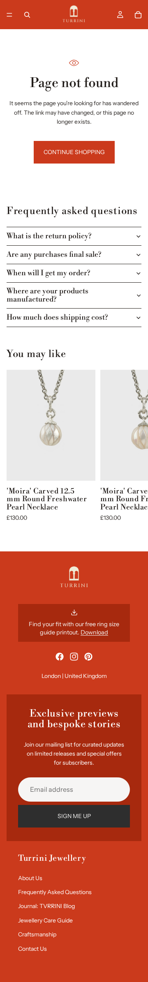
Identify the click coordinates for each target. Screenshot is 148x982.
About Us (30, 878)
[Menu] (9, 14)
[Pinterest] (88, 657)
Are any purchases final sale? (54, 254)
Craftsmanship (37, 934)
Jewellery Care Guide (45, 920)
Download (94, 632)
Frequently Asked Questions (55, 892)
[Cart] (138, 15)
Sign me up (74, 816)
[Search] (27, 15)
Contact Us (32, 948)
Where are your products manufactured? (47, 295)
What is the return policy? (49, 236)
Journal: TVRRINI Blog (46, 906)
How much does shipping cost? (57, 317)
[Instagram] (74, 657)
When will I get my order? (48, 273)
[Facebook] (60, 657)
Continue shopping (74, 152)
